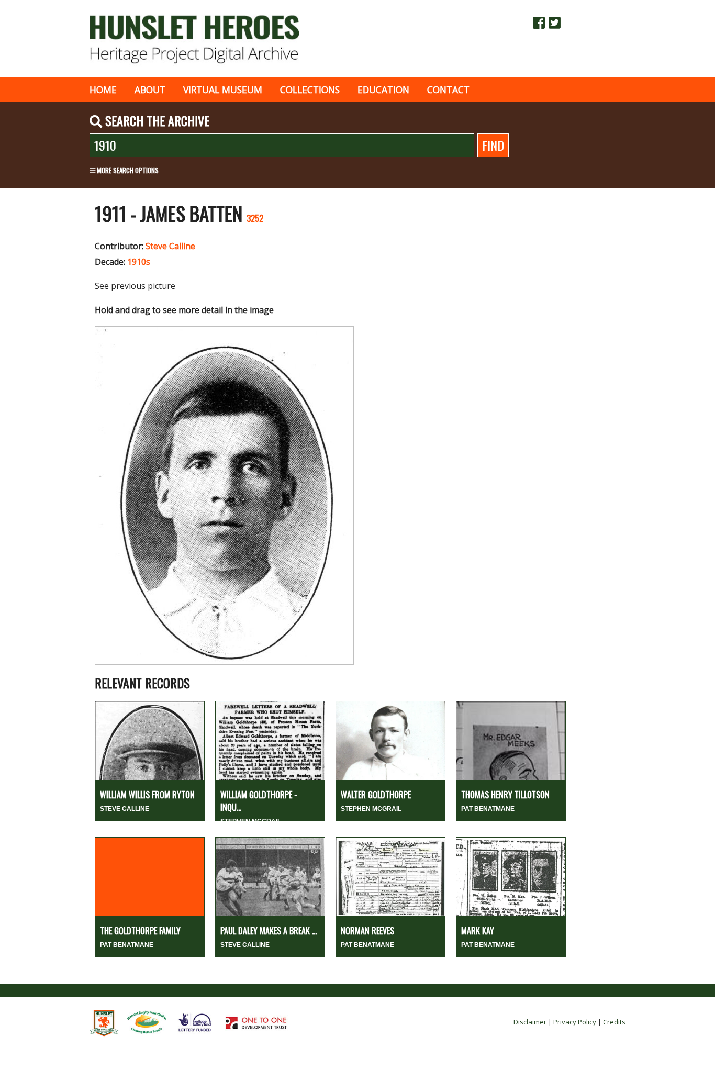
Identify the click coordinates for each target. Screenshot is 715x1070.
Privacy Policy (574, 1022)
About (150, 89)
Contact (448, 89)
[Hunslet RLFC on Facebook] (539, 22)
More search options (127, 170)
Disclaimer (529, 1022)
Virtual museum (222, 89)
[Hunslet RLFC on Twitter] (555, 22)
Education (383, 89)
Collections (310, 89)
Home (103, 89)
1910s (138, 262)
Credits (614, 1022)
